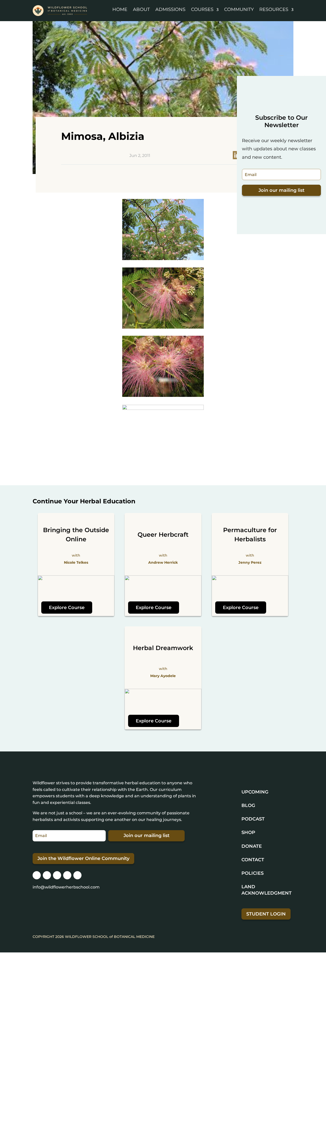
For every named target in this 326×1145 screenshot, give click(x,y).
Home (119, 9)
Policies (252, 873)
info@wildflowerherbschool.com (66, 887)
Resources (273, 9)
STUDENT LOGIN (266, 914)
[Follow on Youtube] (77, 875)
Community (239, 9)
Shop (248, 832)
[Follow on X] (57, 875)
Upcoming (254, 792)
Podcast (253, 819)
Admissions (170, 9)
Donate (251, 846)
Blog (248, 805)
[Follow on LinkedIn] (67, 875)
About (141, 9)
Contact (252, 860)
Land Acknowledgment (266, 890)
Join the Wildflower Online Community (83, 858)
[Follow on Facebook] (47, 875)
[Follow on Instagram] (37, 875)
